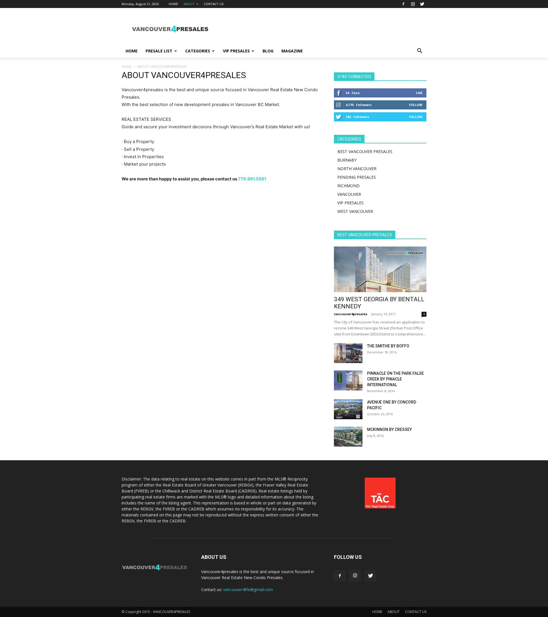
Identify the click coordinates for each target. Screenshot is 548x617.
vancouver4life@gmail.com (248, 589)
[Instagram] (412, 4)
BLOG (268, 51)
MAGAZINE (292, 51)
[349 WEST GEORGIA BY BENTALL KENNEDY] (380, 269)
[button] (419, 51)
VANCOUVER (349, 194)
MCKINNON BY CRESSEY (389, 429)
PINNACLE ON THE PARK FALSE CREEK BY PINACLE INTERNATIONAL (395, 379)
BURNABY (346, 160)
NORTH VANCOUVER (356, 168)
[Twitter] (422, 4)
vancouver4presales (350, 314)
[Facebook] (403, 4)
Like (419, 93)
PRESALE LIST (159, 51)
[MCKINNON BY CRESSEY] (348, 437)
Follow (415, 105)
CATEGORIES (197, 51)
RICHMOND (348, 185)
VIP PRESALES (236, 51)
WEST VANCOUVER (355, 211)
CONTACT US (213, 4)
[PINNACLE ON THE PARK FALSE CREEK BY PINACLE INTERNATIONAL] (348, 380)
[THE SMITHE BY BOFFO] (348, 353)
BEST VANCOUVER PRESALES (364, 151)
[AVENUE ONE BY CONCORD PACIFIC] (348, 409)
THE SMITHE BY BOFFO (388, 346)
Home (127, 66)
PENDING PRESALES (356, 177)
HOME (173, 4)
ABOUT (189, 4)
